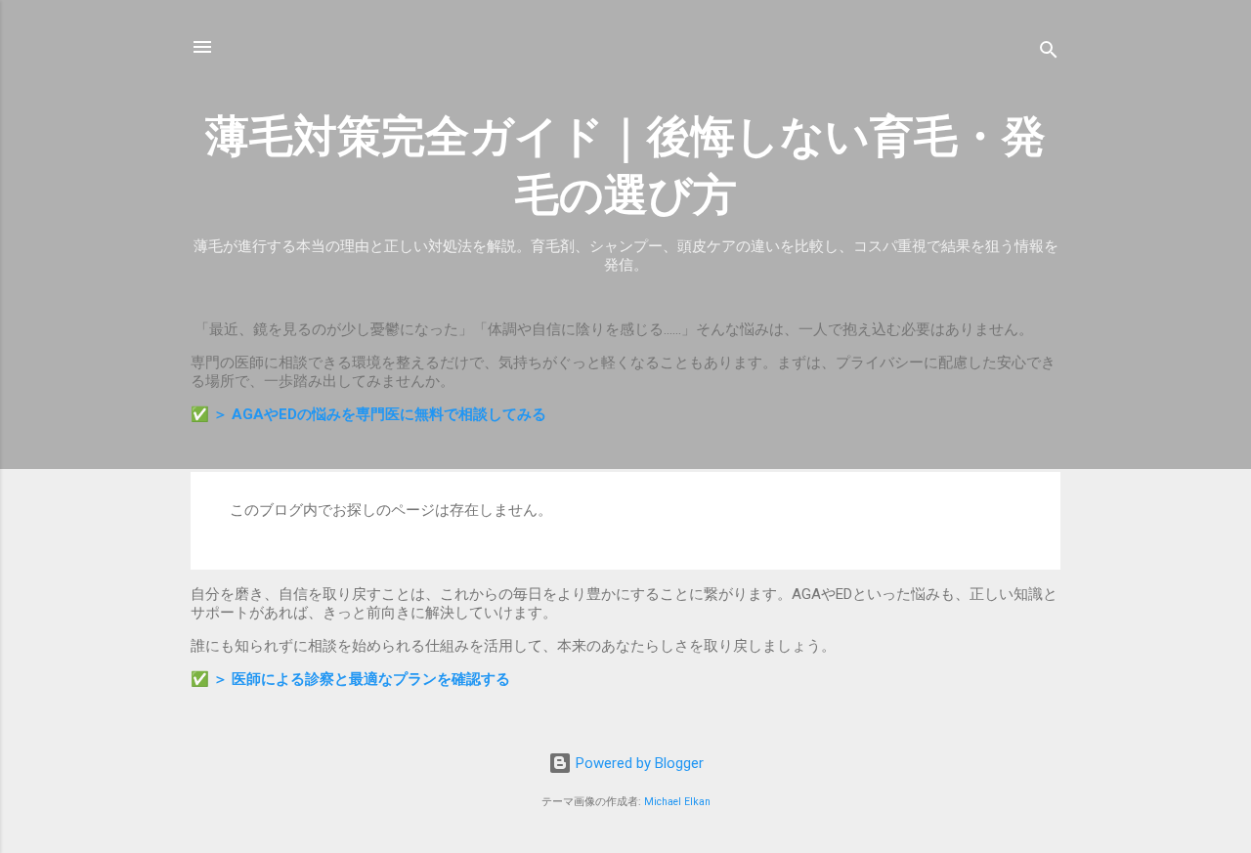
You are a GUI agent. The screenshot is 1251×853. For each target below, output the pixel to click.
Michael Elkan (677, 801)
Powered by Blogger (638, 763)
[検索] (1048, 53)
